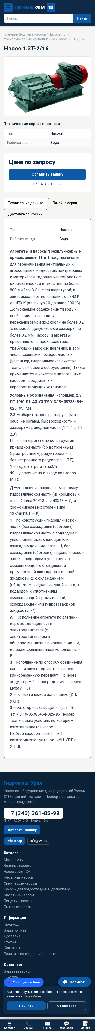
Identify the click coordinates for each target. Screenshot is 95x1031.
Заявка (85, 1025)
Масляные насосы (19, 895)
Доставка (12, 936)
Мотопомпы (13, 860)
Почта (47, 1025)
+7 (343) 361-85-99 (48, 184)
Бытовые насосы (18, 907)
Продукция (13, 924)
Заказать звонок (17, 971)
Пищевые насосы (18, 901)
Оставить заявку (47, 174)
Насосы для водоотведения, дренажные (37, 889)
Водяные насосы (33, 34)
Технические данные (25, 203)
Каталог (9, 1025)
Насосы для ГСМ (17, 871)
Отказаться (66, 1005)
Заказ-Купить (15, 930)
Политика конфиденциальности (30, 954)
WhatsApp (14, 841)
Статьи (10, 942)
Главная (10, 34)
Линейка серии (64, 203)
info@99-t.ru (38, 841)
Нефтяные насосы (19, 877)
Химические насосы (20, 883)
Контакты (12, 948)
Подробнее (32, 996)
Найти (82, 18)
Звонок (28, 1025)
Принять (26, 1005)
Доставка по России (25, 214)
